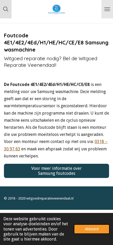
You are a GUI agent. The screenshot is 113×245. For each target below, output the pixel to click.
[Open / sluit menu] (107, 9)
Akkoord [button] (92, 229)
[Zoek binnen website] (6, 9)
